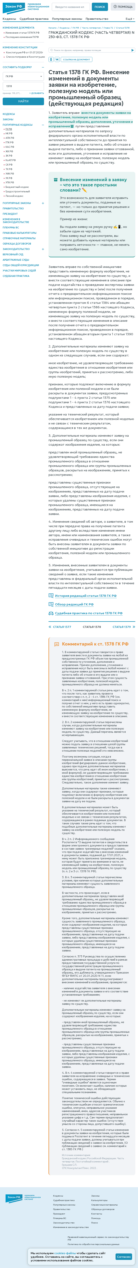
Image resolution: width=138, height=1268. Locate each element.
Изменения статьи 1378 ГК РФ (23, 32)
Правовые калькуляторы (19, 232)
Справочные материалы (19, 238)
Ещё (129, 18)
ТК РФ (9, 169)
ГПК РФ (9, 142)
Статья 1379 (122, 627)
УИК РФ (10, 173)
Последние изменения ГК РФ (22, 37)
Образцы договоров (17, 243)
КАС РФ (10, 147)
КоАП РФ (11, 160)
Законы (8, 119)
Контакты (96, 1213)
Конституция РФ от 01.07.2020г (24, 52)
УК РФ (9, 178)
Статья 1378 (123, 27)
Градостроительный (18, 191)
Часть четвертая (91, 27)
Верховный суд (13, 254)
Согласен (124, 1256)
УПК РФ (10, 182)
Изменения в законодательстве (16, 221)
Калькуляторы (99, 1200)
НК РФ (9, 133)
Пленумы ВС (11, 227)
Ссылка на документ (76, 59)
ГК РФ (9, 129)
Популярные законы (67, 18)
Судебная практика (34, 18)
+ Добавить (36, 93)
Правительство (97, 18)
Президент (10, 213)
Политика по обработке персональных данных (93, 1244)
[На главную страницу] (26, 9)
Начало (53, 27)
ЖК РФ (9, 151)
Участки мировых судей (19, 270)
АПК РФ (10, 138)
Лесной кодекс (14, 196)
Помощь (125, 6)
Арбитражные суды (16, 259)
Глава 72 (108, 27)
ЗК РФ (9, 155)
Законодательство (16, 249)
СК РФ (9, 164)
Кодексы (9, 18)
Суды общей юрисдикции (21, 265)
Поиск (100, 7)
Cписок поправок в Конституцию (25, 56)
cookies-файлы (65, 1253)
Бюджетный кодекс (17, 187)
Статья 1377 (62, 627)
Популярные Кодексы (18, 125)
